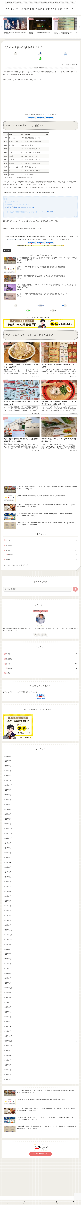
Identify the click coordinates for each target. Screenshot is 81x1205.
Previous (1, 27)
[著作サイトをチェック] (35, 635)
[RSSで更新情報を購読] (45, 635)
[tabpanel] (15, 26)
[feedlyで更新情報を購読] (42, 635)
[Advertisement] (40, 97)
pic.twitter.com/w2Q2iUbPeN (24, 207)
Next (80, 27)
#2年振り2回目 (10, 207)
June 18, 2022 (48, 212)
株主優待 (7, 250)
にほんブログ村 (40, 698)
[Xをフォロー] (39, 635)
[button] (53, 310)
